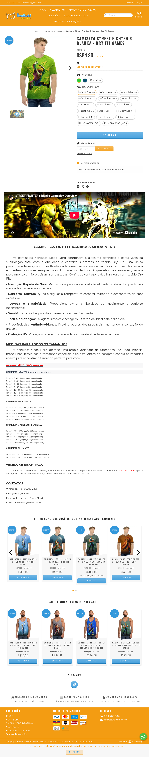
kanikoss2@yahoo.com (32, 3)
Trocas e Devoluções (67, 21)
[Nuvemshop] (130, 742)
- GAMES (59, 31)
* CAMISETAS (57, 10)
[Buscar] (105, 15)
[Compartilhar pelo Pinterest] (87, 186)
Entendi (74, 752)
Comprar (23, 577)
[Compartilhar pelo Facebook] (78, 186)
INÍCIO (42, 10)
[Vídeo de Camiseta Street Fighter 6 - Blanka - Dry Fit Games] (17, 114)
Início (37, 31)
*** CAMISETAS (47, 31)
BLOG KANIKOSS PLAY (76, 15)
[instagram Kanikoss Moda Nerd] (74, 684)
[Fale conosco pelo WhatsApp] (143, 736)
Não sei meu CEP (84, 154)
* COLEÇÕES (53, 15)
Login (139, 3)
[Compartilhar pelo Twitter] (82, 186)
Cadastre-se (130, 3)
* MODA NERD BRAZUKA (82, 10)
